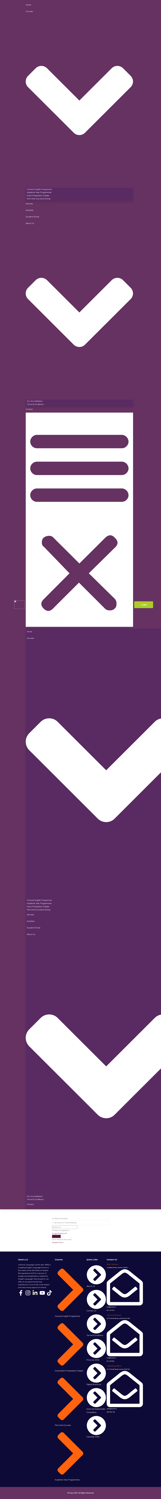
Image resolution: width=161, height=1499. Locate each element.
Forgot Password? (59, 1233)
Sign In (56, 1236)
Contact (29, 409)
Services (29, 204)
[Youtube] (42, 1293)
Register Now (57, 1242)
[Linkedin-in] (35, 1293)
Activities (29, 210)
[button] (79, 520)
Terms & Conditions (35, 404)
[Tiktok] (49, 1293)
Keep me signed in (62, 1230)
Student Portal (32, 217)
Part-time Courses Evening (38, 199)
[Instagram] (28, 1293)
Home (28, 5)
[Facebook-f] (21, 1293)
